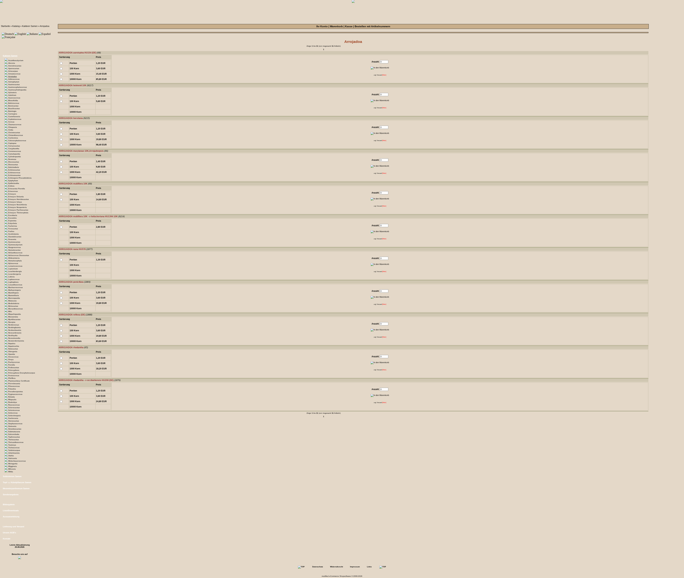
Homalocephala (15, 261)
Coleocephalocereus (17, 141)
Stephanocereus (15, 424)
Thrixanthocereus (16, 442)
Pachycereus (14, 362)
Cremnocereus (14, 151)
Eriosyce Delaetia (16, 197)
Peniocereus (13, 375)
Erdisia (11, 186)
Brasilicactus (14, 108)
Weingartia (12, 464)
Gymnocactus (14, 242)
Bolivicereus (13, 103)
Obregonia (12, 351)
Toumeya (12, 445)
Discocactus (13, 162)
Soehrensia (13, 418)
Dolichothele (13, 167)
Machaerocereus (15, 287)
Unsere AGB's (9, 533)
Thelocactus (13, 440)
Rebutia (11, 397)
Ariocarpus (13, 71)
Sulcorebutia (13, 434)
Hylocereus (13, 263)
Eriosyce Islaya (15, 202)
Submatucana (14, 432)
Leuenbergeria (14, 274)
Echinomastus (14, 175)
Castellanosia (14, 116)
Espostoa (12, 221)
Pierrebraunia (14, 384)
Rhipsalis (12, 400)
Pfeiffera (11, 378)
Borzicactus (13, 106)
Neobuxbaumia (14, 330)
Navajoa (11, 322)
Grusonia (12, 239)
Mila (10, 311)
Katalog (16, 26)
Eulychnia (12, 223)
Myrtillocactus (14, 319)
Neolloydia (12, 335)
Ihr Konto (322, 26)
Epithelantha (13, 183)
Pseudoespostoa (15, 392)
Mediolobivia (13, 303)
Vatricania (12, 458)
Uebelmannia (14, 453)
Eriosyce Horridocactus (18, 199)
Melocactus (13, 306)
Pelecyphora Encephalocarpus (21, 373)
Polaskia (12, 389)
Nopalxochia (13, 346)
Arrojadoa (44, 26)
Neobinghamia (14, 327)
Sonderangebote (11, 494)
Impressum (355, 567)
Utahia (11, 456)
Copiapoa (12, 143)
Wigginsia (12, 466)
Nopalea (11, 343)
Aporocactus (13, 68)
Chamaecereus (14, 124)
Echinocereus (14, 173)
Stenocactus (13, 421)
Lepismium (13, 269)
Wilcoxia (12, 469)
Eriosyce (12, 194)
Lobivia (11, 277)
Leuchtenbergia (15, 271)
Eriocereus (13, 191)
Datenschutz (317, 567)
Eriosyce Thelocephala (18, 213)
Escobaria (12, 215)
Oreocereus (13, 357)
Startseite (5, 26)
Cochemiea (13, 138)
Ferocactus (13, 229)
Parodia (11, 365)
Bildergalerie (9, 504)
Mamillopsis (13, 293)
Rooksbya (12, 402)
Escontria (12, 218)
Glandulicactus (14, 237)
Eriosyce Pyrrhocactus (18, 210)
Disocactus (13, 165)
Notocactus (13, 349)
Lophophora (13, 282)
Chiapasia (12, 127)
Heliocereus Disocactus (18, 255)
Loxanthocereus (15, 285)
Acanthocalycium (15, 60)
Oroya (11, 359)
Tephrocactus (14, 437)
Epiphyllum (13, 181)
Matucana (12, 301)
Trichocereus (14, 448)
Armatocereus (14, 74)
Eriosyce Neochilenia (17, 205)
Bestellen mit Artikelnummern (372, 26)
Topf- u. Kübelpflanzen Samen (17, 482)
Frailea (11, 231)
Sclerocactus (14, 408)
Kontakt (6, 539)
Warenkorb (336, 26)
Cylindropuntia (14, 157)
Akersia (11, 63)
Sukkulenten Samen (12, 476)
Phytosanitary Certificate (19, 381)
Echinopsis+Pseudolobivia (20, 178)
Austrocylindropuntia (17, 90)
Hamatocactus (14, 250)
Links (369, 567)
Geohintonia (13, 234)
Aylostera (12, 92)
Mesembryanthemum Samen (16, 488)
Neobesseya (13, 325)
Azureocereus (14, 98)
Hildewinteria (14, 258)
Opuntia (11, 354)
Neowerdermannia (16, 341)
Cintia (10, 130)
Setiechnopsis (14, 416)
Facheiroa (12, 226)
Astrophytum (13, 82)
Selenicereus (14, 410)
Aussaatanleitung (11, 517)
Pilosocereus (14, 386)
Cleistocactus (14, 133)
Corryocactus (14, 146)
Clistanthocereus (15, 135)
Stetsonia (12, 426)
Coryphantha (13, 149)
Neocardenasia (14, 333)
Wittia (10, 472)
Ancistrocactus (14, 66)
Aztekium (12, 95)
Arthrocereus (14, 79)
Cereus (11, 122)
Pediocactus (13, 367)
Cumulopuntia (14, 154)
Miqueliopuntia (14, 314)
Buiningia (12, 111)
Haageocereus (14, 247)
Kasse (349, 26)
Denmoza (12, 159)
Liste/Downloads (11, 510)
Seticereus (13, 413)
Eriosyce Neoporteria (17, 207)
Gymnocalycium (15, 245)
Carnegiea (12, 114)
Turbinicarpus (14, 450)
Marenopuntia (14, 298)
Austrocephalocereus (17, 87)
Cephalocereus (14, 119)
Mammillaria (13, 295)
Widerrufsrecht (336, 567)
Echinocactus (14, 170)
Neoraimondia (14, 338)
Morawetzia (13, 317)
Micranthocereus (15, 309)
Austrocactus (14, 84)
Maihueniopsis (14, 290)
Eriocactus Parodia (16, 189)
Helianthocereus (15, 253)
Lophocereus (14, 279)
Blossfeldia (13, 100)
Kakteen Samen (30, 26)
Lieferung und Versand (13, 526)
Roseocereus (14, 405)
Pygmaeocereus (15, 394)
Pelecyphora (13, 370)
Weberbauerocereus (17, 461)
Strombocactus (14, 429)
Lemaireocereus (15, 266)
